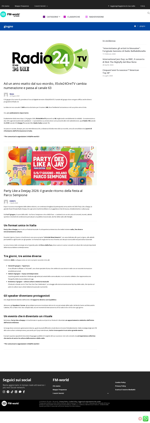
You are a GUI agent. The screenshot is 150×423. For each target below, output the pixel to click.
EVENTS (13, 201)
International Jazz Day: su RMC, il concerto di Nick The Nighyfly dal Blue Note (124, 60)
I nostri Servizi (40, 6)
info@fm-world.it (33, 344)
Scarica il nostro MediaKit (125, 390)
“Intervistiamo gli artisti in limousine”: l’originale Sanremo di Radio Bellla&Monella (124, 49)
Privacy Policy (120, 386)
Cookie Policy (120, 382)
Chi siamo (5, 6)
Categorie (52, 16)
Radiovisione (96, 16)
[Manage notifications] (140, 418)
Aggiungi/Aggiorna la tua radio (122, 6)
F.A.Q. (143, 6)
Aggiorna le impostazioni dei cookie (89, 401)
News (12, 94)
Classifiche (73, 16)
